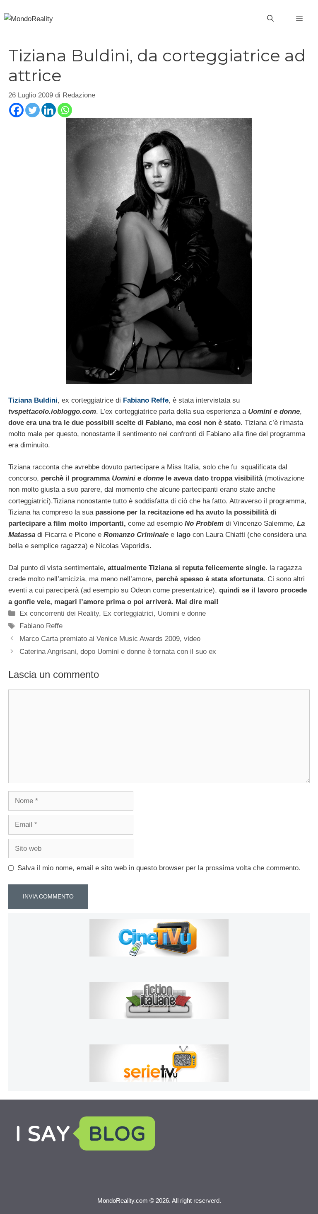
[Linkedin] (48, 110)
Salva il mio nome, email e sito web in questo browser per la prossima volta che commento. (159, 868)
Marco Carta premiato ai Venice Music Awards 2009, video (109, 639)
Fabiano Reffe (41, 626)
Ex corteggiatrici (128, 613)
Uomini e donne (182, 613)
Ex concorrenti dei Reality (59, 613)
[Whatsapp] (65, 110)
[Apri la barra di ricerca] (270, 18)
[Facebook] (16, 110)
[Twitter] (32, 110)
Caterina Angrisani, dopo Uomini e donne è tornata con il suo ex (117, 652)
